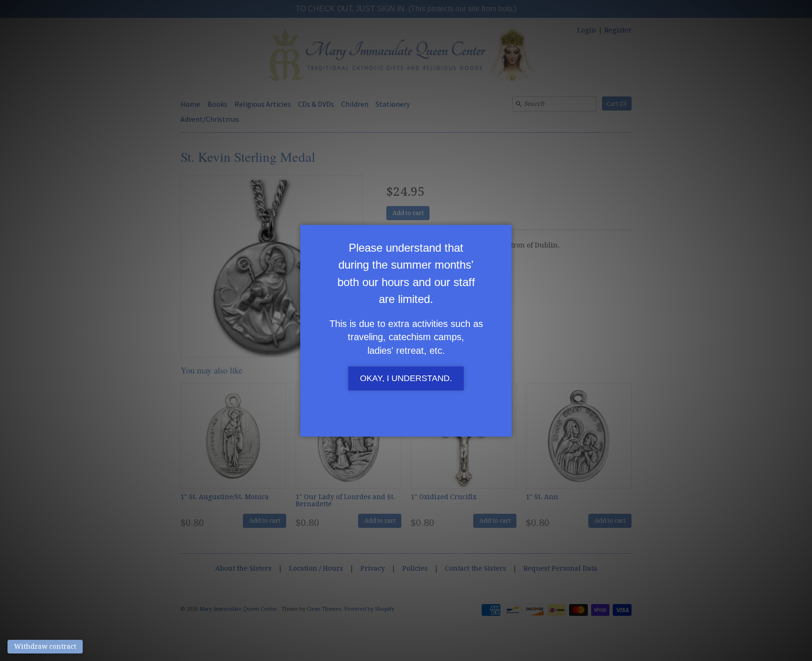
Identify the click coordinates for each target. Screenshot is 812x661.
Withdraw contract (45, 646)
